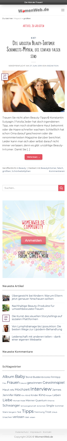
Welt (27, 417)
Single (50, 405)
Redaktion (52, 66)
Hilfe (12, 390)
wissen (32, 417)
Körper (49, 395)
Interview (41, 389)
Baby (20, 376)
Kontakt (47, 432)
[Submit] (61, 188)
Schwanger (11, 405)
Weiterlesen (33, 157)
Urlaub (54, 412)
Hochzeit (22, 389)
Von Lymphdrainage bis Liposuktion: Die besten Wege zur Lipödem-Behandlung (37, 328)
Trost (48, 411)
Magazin (18, 18)
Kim (23, 395)
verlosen (18, 417)
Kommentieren (57, 171)
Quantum (41, 400)
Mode (22, 401)
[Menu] (63, 10)
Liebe (7, 400)
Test (19, 412)
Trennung (39, 412)
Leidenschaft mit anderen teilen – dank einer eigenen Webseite (36, 338)
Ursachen (7, 417)
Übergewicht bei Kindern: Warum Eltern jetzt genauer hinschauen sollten (37, 297)
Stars (5, 412)
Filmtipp (55, 377)
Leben (57, 395)
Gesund (23, 383)
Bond (29, 377)
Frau (4, 383)
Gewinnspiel (54, 382)
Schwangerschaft (28, 406)
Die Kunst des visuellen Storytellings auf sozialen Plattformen (37, 318)
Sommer (59, 406)
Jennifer (8, 395)
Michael (16, 401)
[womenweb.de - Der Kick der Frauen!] (33, 10)
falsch (60, 168)
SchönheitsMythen (21, 171)
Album (8, 376)
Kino (42, 395)
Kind (27, 395)
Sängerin (12, 412)
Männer (30, 400)
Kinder (34, 395)
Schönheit (41, 406)
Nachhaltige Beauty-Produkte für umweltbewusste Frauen (33, 307)
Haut (5, 389)
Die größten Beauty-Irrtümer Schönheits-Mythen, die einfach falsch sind (33, 49)
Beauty (33, 38)
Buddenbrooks (41, 377)
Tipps (28, 411)
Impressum (36, 432)
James (56, 389)
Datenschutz (22, 432)
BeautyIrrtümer (48, 168)
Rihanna (51, 401)
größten (6, 171)
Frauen (13, 382)
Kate (17, 395)
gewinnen (34, 383)
